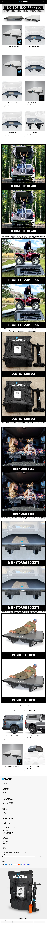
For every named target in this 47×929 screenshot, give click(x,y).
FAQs (3, 812)
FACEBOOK (4, 844)
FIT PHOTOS (5, 789)
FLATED (6, 861)
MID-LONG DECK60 (35, 76)
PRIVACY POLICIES (6, 837)
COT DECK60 (34, 132)
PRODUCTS (4, 785)
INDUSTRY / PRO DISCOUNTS (8, 827)
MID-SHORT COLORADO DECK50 (34, 102)
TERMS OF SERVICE (6, 833)
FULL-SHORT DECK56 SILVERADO (12, 76)
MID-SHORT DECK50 (12, 132)
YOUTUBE (4, 846)
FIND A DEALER (5, 822)
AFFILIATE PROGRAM (6, 824)
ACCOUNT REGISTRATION (7, 799)
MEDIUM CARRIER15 (34, 766)
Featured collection (23, 711)
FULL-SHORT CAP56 (34, 735)
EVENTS (4, 848)
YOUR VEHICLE (5, 792)
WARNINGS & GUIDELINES (7, 832)
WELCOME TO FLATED (7, 849)
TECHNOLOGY (5, 811)
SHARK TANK (5, 787)
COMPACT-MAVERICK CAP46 (12, 735)
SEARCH (4, 813)
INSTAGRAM (4, 843)
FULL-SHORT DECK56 (12, 102)
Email (3, 854)
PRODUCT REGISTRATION (7, 802)
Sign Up (40, 856)
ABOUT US (4, 814)
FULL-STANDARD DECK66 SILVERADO (12, 46)
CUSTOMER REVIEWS (6, 808)
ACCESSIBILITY (5, 838)
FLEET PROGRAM (6, 823)
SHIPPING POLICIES (6, 836)
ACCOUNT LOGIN (6, 798)
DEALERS (4, 791)
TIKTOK (4, 847)
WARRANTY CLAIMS (6, 801)
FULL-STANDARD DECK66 (34, 46)
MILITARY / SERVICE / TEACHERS (9, 826)
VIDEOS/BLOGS (5, 788)
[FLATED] (23, 1)
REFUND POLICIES (6, 834)
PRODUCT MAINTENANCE (7, 803)
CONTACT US (5, 809)
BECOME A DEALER (6, 820)
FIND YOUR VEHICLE (6, 797)
